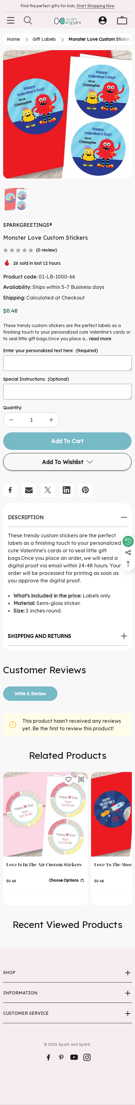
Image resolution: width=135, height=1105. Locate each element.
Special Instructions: (36, 379)
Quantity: (12, 407)
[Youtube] (74, 1057)
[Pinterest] (85, 490)
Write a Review (30, 693)
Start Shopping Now (96, 5)
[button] (16, 199)
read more (100, 338)
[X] (48, 490)
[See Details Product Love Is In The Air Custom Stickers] (81, 779)
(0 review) (46, 250)
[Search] (28, 20)
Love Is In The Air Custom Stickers (44, 865)
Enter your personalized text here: (50, 350)
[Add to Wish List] (68, 779)
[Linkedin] (66, 490)
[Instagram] (87, 1057)
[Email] (29, 490)
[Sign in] (103, 20)
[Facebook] (10, 490)
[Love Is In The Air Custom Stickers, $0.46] (45, 814)
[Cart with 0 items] (122, 20)
